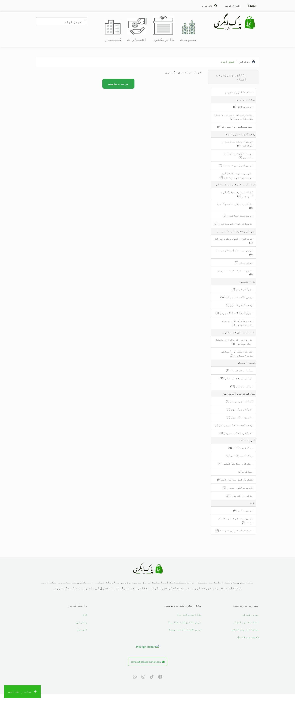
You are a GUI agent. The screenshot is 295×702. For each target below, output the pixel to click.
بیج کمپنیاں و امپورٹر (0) (235, 126)
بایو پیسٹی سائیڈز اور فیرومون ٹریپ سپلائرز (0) (236, 175)
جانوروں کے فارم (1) (239, 495)
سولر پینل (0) (244, 262)
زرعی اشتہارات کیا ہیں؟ (185, 629)
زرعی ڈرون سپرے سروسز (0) (236, 165)
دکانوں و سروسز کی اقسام (231, 77)
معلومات (188, 39)
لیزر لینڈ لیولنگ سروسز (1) (234, 313)
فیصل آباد (227, 61)
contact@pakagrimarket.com (146, 661)
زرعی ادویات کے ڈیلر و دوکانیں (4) (237, 143)
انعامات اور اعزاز (246, 622)
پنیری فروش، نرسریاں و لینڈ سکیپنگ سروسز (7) (233, 116)
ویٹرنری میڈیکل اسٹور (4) (235, 463)
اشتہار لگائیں (21, 691)
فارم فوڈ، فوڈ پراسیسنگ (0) (234, 530)
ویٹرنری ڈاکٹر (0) (240, 447)
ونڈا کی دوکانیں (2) (239, 455)
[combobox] (61, 21)
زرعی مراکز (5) (243, 106)
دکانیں (243, 61)
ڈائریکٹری (163, 39)
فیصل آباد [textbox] (73, 21)
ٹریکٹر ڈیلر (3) (242, 289)
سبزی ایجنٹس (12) (241, 386)
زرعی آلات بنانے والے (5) (236, 297)
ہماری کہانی (250, 614)
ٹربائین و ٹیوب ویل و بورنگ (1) (234, 240)
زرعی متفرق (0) (243, 510)
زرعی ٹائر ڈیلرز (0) (239, 305)
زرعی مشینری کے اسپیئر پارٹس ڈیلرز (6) (237, 322)
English (252, 5)
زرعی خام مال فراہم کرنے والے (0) (236, 520)
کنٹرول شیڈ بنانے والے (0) (235, 479)
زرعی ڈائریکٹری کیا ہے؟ (185, 622)
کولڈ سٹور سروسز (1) (239, 401)
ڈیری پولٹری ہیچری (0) (238, 487)
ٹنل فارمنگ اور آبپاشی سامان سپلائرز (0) (237, 353)
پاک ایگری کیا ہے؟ (189, 614)
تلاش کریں (207, 5)
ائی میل (82, 629)
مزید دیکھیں (118, 83)
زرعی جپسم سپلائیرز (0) (238, 215)
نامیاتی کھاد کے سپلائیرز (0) (233, 223)
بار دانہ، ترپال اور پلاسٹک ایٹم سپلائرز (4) (234, 341)
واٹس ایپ (81, 622)
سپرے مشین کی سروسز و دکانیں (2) (238, 155)
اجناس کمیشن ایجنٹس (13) (236, 378)
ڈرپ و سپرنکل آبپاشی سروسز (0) (234, 252)
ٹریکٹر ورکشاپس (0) (240, 409)
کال (84, 614)
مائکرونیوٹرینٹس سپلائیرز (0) (235, 205)
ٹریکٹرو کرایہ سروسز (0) (236, 433)
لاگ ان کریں (232, 5)
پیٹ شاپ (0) (245, 471)
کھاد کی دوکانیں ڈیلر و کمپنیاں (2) (237, 194)
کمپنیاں (112, 39)
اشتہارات (136, 39)
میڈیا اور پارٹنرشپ (245, 629)
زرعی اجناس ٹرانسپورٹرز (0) (234, 425)
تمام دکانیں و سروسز (239, 92)
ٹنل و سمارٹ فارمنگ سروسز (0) (235, 272)
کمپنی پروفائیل (248, 636)
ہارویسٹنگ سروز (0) (240, 417)
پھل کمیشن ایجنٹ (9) (239, 370)
